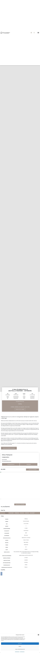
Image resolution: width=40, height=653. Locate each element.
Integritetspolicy (17, 651)
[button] (38, 634)
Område (27, 513)
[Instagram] (34, 32)
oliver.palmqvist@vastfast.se (6, 461)
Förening (17, 513)
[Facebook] (31, 32)
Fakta (6, 513)
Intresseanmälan (10, 464)
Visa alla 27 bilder (32, 469)
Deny (20, 646)
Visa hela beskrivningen (9, 448)
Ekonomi (22, 513)
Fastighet (11, 513)
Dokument (32, 513)
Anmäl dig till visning (20, 409)
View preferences (20, 649)
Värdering (29, 464)
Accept (20, 643)
